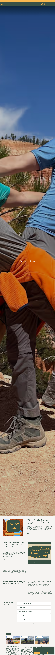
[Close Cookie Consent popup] (53, 647)
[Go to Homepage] (2, 4)
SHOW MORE (34, 623)
